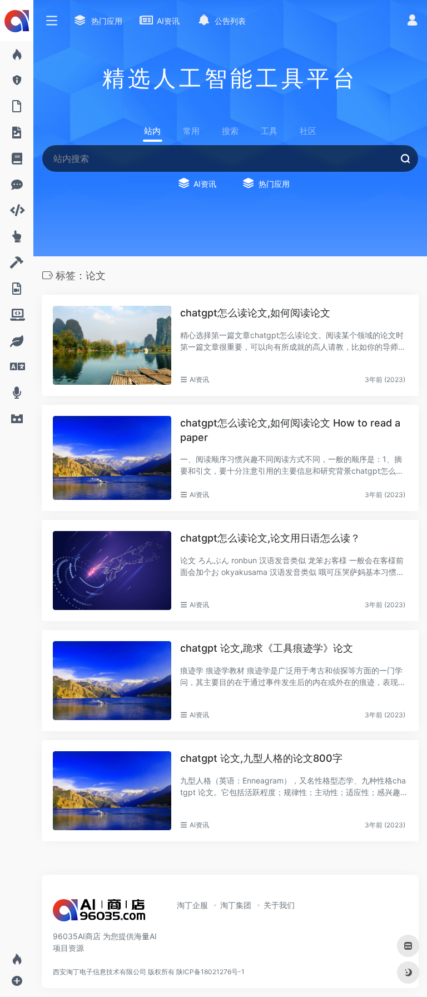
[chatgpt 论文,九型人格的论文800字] (112, 790)
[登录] (412, 21)
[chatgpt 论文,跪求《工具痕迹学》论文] (112, 680)
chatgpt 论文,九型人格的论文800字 (261, 758)
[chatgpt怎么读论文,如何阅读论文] (112, 345)
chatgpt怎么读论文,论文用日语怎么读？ (270, 538)
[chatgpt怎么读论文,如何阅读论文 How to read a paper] (112, 458)
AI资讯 (199, 379)
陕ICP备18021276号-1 (210, 972)
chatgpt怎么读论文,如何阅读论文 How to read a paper (290, 430)
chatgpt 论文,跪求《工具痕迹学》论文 (266, 648)
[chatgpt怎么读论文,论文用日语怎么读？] (112, 570)
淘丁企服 (192, 905)
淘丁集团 (235, 905)
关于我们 (279, 905)
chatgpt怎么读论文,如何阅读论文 (255, 313)
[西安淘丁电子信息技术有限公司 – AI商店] (99, 913)
